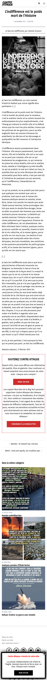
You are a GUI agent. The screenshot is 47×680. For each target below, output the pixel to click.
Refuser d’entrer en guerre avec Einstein (18, 615)
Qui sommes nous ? (10, 643)
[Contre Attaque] (7, 3)
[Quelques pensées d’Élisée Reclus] (23, 538)
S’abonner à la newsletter (23, 424)
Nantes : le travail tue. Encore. (24, 444)
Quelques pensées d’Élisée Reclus (16, 565)
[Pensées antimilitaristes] (23, 488)
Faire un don (7, 640)
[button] (39, 4)
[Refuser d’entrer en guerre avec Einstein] (23, 588)
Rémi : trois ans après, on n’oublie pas (22, 451)
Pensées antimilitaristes (12, 515)
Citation (30, 21)
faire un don (23, 382)
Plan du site (7, 637)
